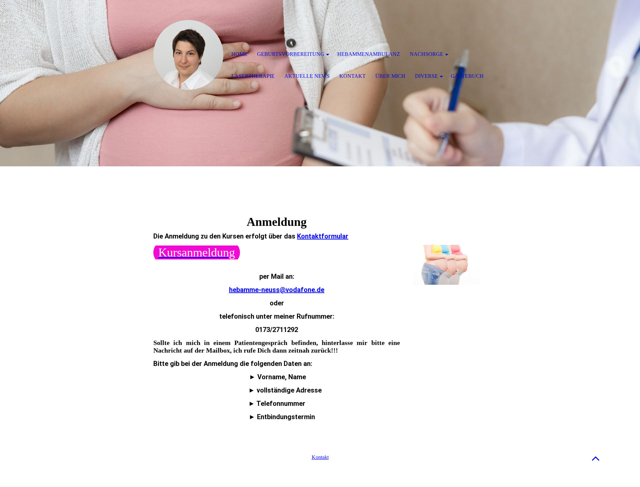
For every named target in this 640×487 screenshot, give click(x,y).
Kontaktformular (322, 236)
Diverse (426, 76)
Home (239, 54)
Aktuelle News (307, 76)
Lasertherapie (253, 76)
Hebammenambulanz (368, 54)
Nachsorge (426, 54)
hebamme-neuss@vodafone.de (276, 290)
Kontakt (320, 457)
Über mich (390, 76)
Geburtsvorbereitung (290, 54)
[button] (596, 458)
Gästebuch (467, 76)
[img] (188, 55)
